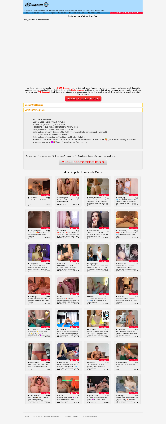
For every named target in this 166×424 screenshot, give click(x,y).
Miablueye (33, 297)
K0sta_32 (61, 395)
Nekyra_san (121, 264)
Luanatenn (62, 231)
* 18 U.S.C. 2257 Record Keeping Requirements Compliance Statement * (51, 416)
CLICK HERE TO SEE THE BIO (83, 162)
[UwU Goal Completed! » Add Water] (39, 194)
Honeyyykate (63, 198)
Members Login (94, 13)
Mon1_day (121, 198)
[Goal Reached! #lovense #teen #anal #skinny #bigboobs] (68, 194)
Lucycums (92, 330)
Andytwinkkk (63, 362)
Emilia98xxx (122, 362)
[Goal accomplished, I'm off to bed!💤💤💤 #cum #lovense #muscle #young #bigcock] (98, 293)
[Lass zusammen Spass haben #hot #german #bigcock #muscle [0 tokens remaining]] (127, 293)
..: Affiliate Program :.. (90, 416)
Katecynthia (33, 264)
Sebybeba (91, 362)
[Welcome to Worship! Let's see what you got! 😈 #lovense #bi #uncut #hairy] (98, 392)
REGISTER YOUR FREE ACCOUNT (83, 99)
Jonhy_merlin (34, 395)
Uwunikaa (33, 198)
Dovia (61, 297)
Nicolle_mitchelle (94, 198)
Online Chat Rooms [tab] (34, 105)
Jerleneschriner (93, 231)
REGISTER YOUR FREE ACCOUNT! (126, 13)
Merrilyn (120, 395)
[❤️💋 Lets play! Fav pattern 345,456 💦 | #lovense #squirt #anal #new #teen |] (127, 227)
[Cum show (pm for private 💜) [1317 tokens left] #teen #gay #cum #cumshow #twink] (68, 392)
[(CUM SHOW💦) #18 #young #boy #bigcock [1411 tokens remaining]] (39, 359)
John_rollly (121, 297)
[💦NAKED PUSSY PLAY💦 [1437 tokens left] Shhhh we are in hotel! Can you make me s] (127, 194)
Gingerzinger (92, 264)
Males (44, 13)
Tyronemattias (93, 395)
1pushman (62, 330)
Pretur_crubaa (34, 362)
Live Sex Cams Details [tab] (35, 110)
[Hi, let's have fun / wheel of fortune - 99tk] (127, 359)
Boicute (90, 297)
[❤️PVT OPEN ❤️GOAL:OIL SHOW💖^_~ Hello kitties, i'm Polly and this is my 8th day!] (68, 227)
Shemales (62, 13)
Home (27, 13)
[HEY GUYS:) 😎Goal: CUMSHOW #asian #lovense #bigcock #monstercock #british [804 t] (39, 392)
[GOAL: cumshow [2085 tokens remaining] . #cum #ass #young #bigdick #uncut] (98, 359)
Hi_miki (62, 264)
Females (35, 13)
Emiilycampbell (35, 231)
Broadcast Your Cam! (77, 13)
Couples (52, 13)
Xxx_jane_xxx (34, 330)
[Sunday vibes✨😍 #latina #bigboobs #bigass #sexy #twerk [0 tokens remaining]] (39, 227)
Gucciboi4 (121, 330)
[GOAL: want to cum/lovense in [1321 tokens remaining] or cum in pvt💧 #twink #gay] (68, 359)
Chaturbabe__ (122, 231)
